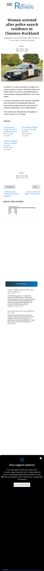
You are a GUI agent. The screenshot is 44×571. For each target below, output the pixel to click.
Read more (19, 306)
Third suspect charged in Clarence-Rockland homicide (29, 129)
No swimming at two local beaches (21, 311)
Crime (12, 40)
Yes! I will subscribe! (22, 485)
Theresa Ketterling (19, 38)
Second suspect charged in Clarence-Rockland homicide (11, 129)
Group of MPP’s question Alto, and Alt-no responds (20, 291)
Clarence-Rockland (27, 40)
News (17, 40)
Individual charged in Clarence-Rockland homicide (11, 143)
